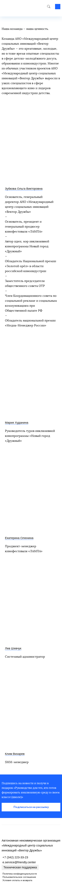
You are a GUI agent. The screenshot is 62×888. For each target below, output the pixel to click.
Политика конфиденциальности (19, 873)
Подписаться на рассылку (31, 807)
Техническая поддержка (20, 867)
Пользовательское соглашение (19, 877)
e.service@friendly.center (19, 862)
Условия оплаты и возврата (17, 880)
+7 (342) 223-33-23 (15, 857)
